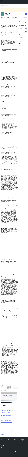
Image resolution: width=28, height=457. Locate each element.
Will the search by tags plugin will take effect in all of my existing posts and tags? (6, 420)
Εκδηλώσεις (22, 440)
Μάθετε (15, 439)
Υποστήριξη (25, 17)
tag (26, 32)
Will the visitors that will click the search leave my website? (8, 427)
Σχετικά (2, 439)
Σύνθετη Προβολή (21, 34)
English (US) (26, 28)
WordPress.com (3, 445)
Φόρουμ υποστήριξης (22, 47)
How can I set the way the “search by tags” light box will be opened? (5, 412)
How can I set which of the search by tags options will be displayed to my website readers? (7, 410)
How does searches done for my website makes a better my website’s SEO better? (6, 415)
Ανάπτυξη (16, 17)
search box (26, 31)
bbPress (2, 447)
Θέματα (8, 440)
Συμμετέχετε (22, 439)
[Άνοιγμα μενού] (27, 1)
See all (26, 41)
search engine (24, 32)
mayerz (7, 14)
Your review (20, 41)
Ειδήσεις (2, 440)
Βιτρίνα (8, 439)
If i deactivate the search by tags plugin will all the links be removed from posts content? (6, 422)
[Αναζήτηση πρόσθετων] (8, 5)
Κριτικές (8, 17)
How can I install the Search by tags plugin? (6, 417)
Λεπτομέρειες (3, 17)
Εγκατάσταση (12, 17)
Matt (1, 446)
